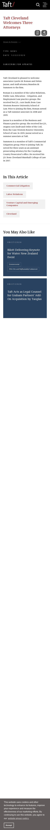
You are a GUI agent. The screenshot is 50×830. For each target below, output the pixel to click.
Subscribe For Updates (18, 64)
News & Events (10, 42)
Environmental (14, 264)
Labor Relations (14, 194)
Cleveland (11, 214)
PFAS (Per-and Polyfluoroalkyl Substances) (23, 269)
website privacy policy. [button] (18, 818)
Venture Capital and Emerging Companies (22, 204)
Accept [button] (9, 825)
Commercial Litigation (18, 186)
